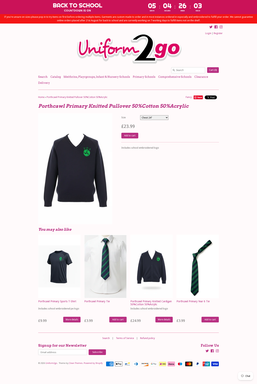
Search (43, 77)
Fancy (189, 97)
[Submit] (173, 70)
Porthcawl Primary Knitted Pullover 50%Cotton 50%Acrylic (77, 97)
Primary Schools (144, 77)
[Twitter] (210, 27)
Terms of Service (125, 338)
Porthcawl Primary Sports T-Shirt (57, 301)
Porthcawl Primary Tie (97, 301)
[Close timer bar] (253, 6)
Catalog (55, 77)
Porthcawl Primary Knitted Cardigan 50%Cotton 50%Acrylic (151, 303)
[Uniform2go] (128, 48)
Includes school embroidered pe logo (58, 308)
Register (218, 33)
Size (123, 117)
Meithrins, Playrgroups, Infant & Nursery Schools (97, 77)
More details (72, 319)
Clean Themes (76, 363)
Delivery (44, 83)
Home (41, 97)
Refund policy (147, 338)
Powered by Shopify (93, 363)
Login (208, 33)
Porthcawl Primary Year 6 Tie (193, 301)
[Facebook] (215, 27)
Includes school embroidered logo (149, 308)
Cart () (213, 70)
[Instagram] (221, 27)
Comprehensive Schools (175, 77)
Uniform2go (51, 363)
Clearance (201, 77)
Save (199, 97)
